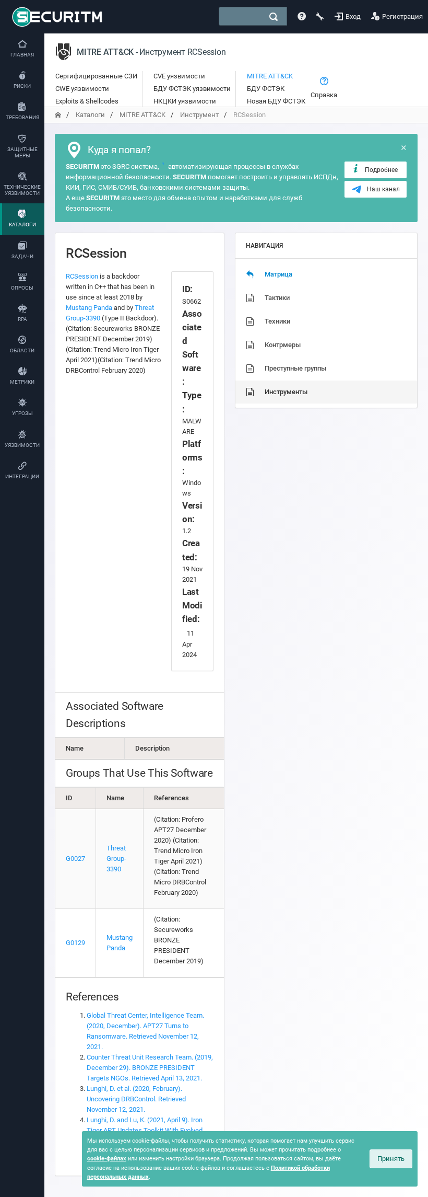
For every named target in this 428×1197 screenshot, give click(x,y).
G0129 (75, 943)
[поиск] (273, 16)
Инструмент (199, 115)
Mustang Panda (89, 308)
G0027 (75, 858)
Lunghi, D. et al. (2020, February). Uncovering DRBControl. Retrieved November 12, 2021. (136, 1099)
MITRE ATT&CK (142, 115)
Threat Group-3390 (116, 858)
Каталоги (90, 115)
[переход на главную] (58, 115)
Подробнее (381, 170)
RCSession (82, 276)
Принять (391, 1159)
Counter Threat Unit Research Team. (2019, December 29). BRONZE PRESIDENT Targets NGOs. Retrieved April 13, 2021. (150, 1067)
